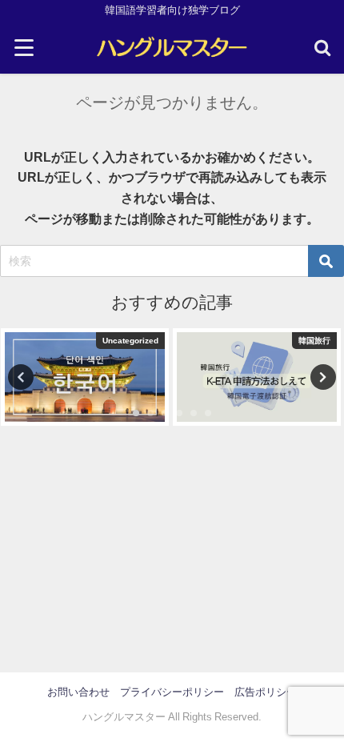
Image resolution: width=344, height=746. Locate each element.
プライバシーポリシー (172, 692)
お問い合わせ (78, 692)
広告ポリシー (265, 692)
